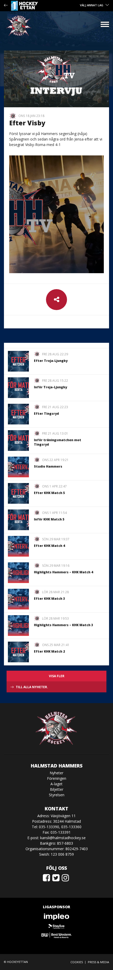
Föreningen (56, 778)
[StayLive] (56, 926)
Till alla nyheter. (32, 687)
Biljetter (56, 789)
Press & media (98, 962)
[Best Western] (56, 935)
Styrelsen (56, 794)
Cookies (76, 962)
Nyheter (56, 772)
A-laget (56, 783)
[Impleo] (56, 916)
